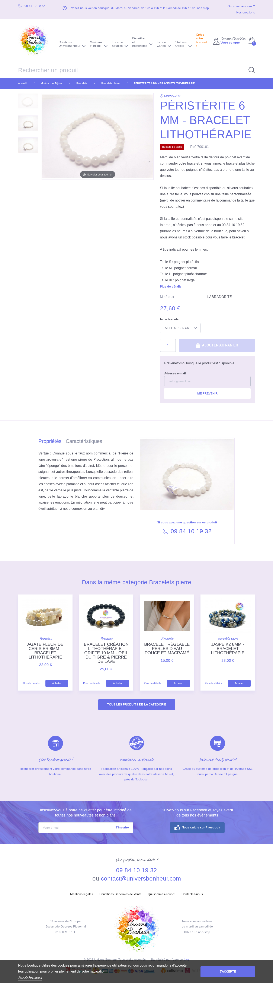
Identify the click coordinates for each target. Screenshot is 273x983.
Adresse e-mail (175, 373)
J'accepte (227, 971)
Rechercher (249, 70)
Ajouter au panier (219, 345)
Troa (186, 959)
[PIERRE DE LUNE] (28, 123)
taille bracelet (170, 319)
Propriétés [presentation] (49, 441)
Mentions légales (81, 894)
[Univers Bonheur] (35, 40)
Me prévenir (207, 393)
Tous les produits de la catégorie (136, 704)
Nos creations (245, 12)
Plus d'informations (30, 977)
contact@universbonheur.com (141, 878)
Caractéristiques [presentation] (84, 441)
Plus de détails (171, 286)
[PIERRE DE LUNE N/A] (28, 145)
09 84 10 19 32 (190, 531)
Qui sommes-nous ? (241, 6)
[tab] (52, 442)
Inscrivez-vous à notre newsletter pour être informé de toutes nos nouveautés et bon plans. (86, 812)
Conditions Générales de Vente (120, 894)
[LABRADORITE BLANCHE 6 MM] (28, 101)
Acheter (56, 683)
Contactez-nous (192, 894)
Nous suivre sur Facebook (201, 827)
